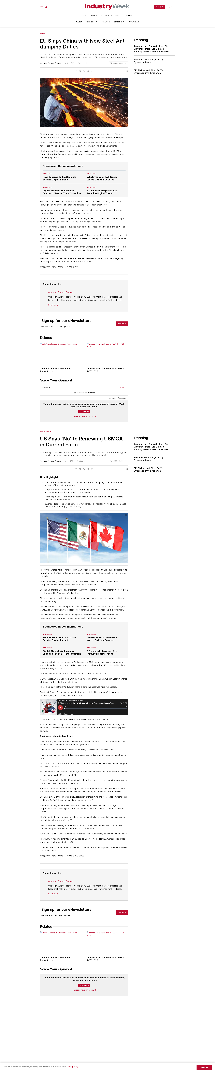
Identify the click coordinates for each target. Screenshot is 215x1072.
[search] (46, 7)
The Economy (45, 432)
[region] (84, 392)
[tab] (46, 387)
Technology (91, 22)
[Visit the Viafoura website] (122, 398)
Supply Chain (133, 22)
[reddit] (88, 71)
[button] (41, 7)
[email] (92, 71)
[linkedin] (80, 71)
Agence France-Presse (50, 63)
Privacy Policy (73, 1067)
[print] (127, 71)
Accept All (204, 1067)
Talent (79, 22)
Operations (105, 22)
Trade (42, 34)
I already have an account (84, 416)
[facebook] (76, 71)
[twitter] (84, 71)
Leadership (119, 22)
